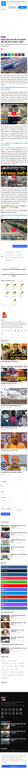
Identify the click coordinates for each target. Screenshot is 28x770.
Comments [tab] (4, 481)
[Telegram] (6, 713)
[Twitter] (6, 709)
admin (2, 320)
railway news (17, 252)
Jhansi (7, 669)
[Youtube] (20, 709)
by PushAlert (4, 8)
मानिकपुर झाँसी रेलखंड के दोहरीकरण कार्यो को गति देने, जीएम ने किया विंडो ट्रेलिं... (14, 275)
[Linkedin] (13, 713)
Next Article (13, 272)
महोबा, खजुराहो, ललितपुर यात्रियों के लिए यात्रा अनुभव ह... (18, 732)
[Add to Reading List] (23, 54)
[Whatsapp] (17, 709)
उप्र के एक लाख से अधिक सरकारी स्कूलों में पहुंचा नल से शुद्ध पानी (14, 269)
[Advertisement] (14, 21)
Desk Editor (13, 528)
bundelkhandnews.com (9, 212)
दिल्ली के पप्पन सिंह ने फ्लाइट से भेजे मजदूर (9, 428)
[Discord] (2, 713)
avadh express (14, 257)
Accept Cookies (14, 766)
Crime (3, 669)
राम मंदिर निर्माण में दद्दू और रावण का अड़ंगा (9, 383)
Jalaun (16, 669)
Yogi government (11, 675)
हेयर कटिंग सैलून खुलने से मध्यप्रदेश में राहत (9, 361)
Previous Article (14, 267)
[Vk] (20, 713)
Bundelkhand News (12, 660)
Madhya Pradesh (20, 672)
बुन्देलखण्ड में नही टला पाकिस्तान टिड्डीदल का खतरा (11, 405)
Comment (3, 497)
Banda (3, 666)
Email (2, 491)
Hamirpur (22, 666)
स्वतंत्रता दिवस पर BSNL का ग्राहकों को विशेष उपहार (18, 555)
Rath (12, 669)
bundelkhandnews (5, 663)
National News (5, 672)
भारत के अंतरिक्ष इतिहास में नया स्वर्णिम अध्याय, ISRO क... (18, 616)
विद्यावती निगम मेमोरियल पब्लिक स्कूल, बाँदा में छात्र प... (18, 540)
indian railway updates (10, 254)
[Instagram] (9, 709)
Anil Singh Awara (14, 640)
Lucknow (16, 666)
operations (21, 257)
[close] (26, 754)
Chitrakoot (4, 660)
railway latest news (9, 252)
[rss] (2, 717)
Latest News (9, 666)
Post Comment (5, 514)
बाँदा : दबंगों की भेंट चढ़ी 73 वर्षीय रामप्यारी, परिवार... (18, 548)
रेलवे (1, 210)
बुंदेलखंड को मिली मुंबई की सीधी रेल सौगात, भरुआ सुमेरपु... (18, 724)
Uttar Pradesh (21, 663)
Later (16, 6)
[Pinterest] (9, 713)
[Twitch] (17, 713)
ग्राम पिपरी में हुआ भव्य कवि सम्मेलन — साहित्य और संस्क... (18, 623)
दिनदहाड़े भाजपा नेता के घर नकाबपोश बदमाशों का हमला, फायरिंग (12, 644)
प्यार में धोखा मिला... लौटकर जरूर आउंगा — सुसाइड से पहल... (18, 638)
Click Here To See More (19, 246)
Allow (24, 6)
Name (2, 486)
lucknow (7, 257)
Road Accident (20, 675)
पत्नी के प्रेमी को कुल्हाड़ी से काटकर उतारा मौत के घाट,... (19, 649)
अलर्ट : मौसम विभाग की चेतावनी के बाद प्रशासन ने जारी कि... (19, 533)
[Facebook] (2, 709)
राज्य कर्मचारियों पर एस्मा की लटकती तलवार (9, 450)
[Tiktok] (13, 709)
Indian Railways (5, 677)
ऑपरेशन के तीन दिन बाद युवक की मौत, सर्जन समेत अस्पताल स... (18, 526)
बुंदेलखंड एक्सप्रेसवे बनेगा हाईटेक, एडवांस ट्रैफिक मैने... (18, 739)
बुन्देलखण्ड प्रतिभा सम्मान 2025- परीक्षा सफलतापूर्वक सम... (17, 630)
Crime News (12, 672)
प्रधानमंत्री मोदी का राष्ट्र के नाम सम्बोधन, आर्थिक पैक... (12, 472)
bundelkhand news (9, 260)
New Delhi (4, 675)
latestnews (14, 663)
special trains (19, 254)
